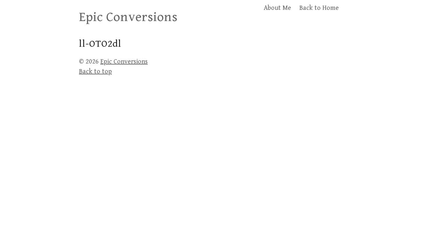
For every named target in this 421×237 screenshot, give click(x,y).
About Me (277, 8)
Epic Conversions (128, 17)
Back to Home (319, 8)
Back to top (95, 71)
